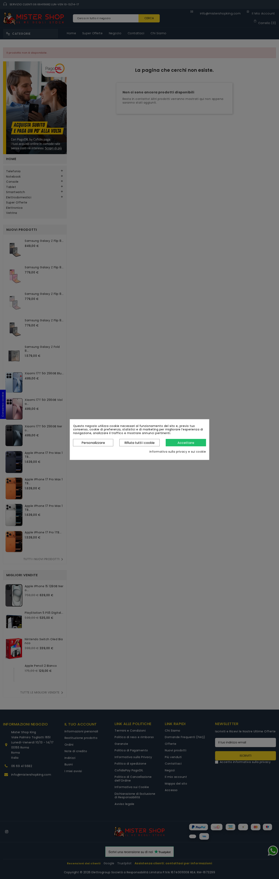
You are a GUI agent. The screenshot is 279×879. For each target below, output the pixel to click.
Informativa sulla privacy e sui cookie (178, 452)
